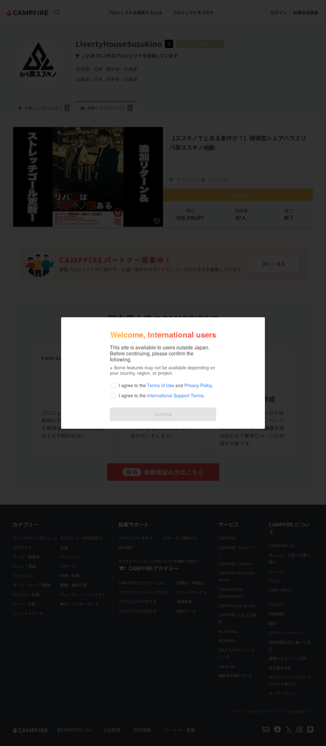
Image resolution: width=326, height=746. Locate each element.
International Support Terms (175, 395)
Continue (163, 414)
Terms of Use (160, 385)
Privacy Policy (198, 385)
